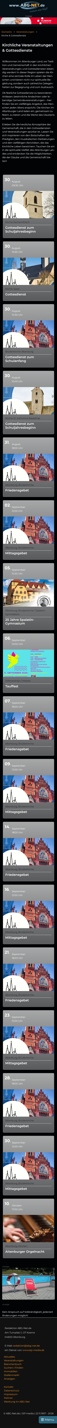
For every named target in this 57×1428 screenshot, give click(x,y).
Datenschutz (11, 1390)
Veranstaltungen (25, 32)
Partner (8, 1398)
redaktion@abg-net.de (26, 1345)
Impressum (11, 1394)
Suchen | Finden (13, 1367)
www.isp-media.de (33, 1350)
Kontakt (8, 1387)
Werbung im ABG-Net (17, 1401)
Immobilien (11, 1371)
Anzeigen (9, 1378)
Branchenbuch (12, 1364)
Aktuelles (9, 1356)
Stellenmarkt (11, 1375)
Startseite (6, 32)
